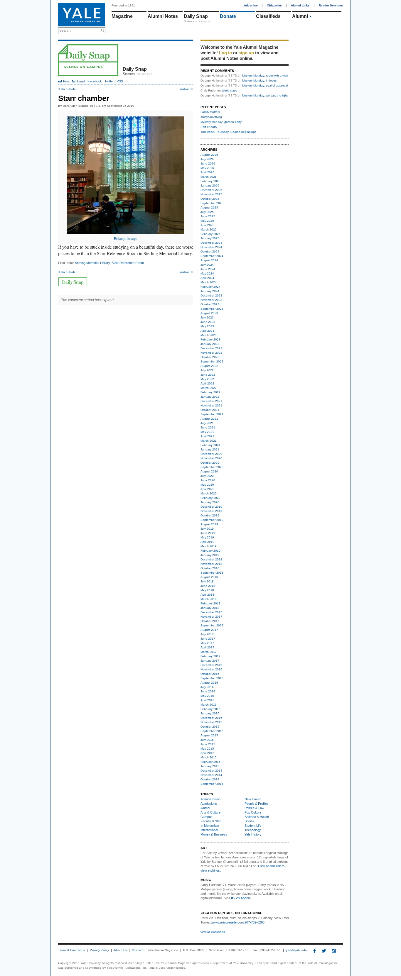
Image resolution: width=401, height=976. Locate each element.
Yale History (253, 834)
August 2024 (209, 260)
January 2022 (210, 396)
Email (80, 81)
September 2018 (212, 572)
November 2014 (211, 775)
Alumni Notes (163, 16)
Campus (207, 817)
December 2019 (211, 506)
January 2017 (210, 660)
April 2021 (207, 436)
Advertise (251, 5)
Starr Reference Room (128, 263)
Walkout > (186, 89)
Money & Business (214, 834)
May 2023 (207, 326)
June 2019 (208, 533)
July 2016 (207, 687)
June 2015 (208, 744)
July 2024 (207, 264)
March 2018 (209, 599)
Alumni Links (300, 5)
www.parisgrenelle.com (227, 922)
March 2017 (209, 651)
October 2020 (210, 462)
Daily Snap (196, 16)
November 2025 (211, 194)
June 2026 (208, 163)
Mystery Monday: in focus (259, 80)
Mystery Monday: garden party (221, 121)
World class (229, 90)
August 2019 (209, 524)
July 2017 (207, 634)
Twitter (109, 81)
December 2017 (211, 612)
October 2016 (210, 673)
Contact (137, 950)
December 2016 (211, 665)
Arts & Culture (210, 812)
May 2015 (207, 748)
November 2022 (211, 352)
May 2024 (207, 273)
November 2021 (211, 405)
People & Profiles (257, 803)
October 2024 (210, 251)
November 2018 (211, 563)
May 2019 (207, 537)
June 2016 (208, 691)
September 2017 (212, 625)
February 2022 (210, 392)
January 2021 (210, 449)
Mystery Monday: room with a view (265, 75)
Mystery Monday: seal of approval (265, 85)
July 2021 (207, 423)
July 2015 (207, 739)
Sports (249, 821)
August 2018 (209, 577)
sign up (246, 52)
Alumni (300, 16)
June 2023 (208, 321)
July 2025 (207, 212)
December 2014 (211, 770)
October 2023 (210, 304)
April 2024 (207, 277)
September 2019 (212, 519)
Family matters (210, 111)
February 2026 (210, 181)
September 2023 (212, 308)
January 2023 (210, 343)
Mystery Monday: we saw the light (265, 95)
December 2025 (211, 190)
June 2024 (208, 269)
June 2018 (208, 585)
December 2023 (211, 295)
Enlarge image (125, 239)
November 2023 (211, 299)
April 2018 (207, 594)
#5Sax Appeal (240, 898)
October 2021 (210, 409)
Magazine (122, 16)
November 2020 (211, 458)
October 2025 (210, 198)
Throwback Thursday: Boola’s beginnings (228, 131)
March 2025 (209, 229)
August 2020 (209, 471)
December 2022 (211, 348)
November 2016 (211, 669)
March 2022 (209, 387)
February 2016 (210, 709)
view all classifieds (213, 931)
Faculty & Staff (211, 821)
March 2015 (209, 757)
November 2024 (211, 247)
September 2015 (212, 731)
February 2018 (210, 603)
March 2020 (209, 493)
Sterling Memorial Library (92, 263)
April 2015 (207, 753)
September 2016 (212, 678)
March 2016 (209, 704)
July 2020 (207, 475)
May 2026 (207, 168)
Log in (225, 52)
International (209, 830)
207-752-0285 (254, 922)
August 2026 (209, 154)
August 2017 (209, 629)
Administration (210, 799)
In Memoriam (210, 825)
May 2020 (207, 484)
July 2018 (207, 581)
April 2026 (207, 172)
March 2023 (209, 335)
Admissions (209, 803)
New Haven (253, 799)
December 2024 (211, 242)
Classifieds (268, 16)
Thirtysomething (211, 116)
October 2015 (210, 726)
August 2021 (209, 418)
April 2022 (207, 383)
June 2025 (208, 216)
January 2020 (210, 502)
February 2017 (210, 656)
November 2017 (211, 616)
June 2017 (208, 638)
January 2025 (210, 238)
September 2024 (212, 255)
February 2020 (210, 497)
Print (66, 81)
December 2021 (211, 401)
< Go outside (67, 89)
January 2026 (210, 185)
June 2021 (208, 427)
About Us (120, 950)
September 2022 (212, 361)
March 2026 (209, 176)
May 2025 (207, 220)
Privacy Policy (99, 950)
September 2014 (212, 783)
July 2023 (207, 317)
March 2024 (209, 282)
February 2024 (210, 286)
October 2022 (210, 357)
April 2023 (207, 330)
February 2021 (210, 445)
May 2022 (207, 379)
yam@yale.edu (296, 950)
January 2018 (210, 607)
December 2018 (211, 559)
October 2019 (210, 515)
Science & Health (257, 817)
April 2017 (207, 647)
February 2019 (210, 550)
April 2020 (207, 489)
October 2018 (210, 568)
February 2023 (210, 339)
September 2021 (212, 414)
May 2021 (207, 431)
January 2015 (210, 766)
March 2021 (209, 440)
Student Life (253, 825)
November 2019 (211, 511)
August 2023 (209, 313)
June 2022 (208, 374)
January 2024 (210, 291)
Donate (228, 16)
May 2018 (207, 590)
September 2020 (212, 467)
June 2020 (208, 480)
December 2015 (211, 717)
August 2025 (209, 207)
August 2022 (209, 365)
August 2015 (209, 735)
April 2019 (207, 541)
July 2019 (207, 528)
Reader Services (331, 5)
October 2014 (210, 779)
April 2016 (207, 700)
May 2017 (207, 643)
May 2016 (207, 695)
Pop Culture (253, 812)
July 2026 (207, 159)
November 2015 (211, 722)
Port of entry (209, 126)
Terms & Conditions (71, 950)
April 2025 (207, 225)
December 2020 (211, 453)
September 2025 (212, 203)
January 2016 (210, 713)
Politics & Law (254, 808)
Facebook (94, 81)
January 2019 (210, 555)
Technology (253, 830)
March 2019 (209, 546)
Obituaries (274, 5)
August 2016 (209, 682)
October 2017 (210, 621)
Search (65, 30)
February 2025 (210, 233)
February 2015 (210, 761)
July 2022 (207, 370)
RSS (120, 81)
